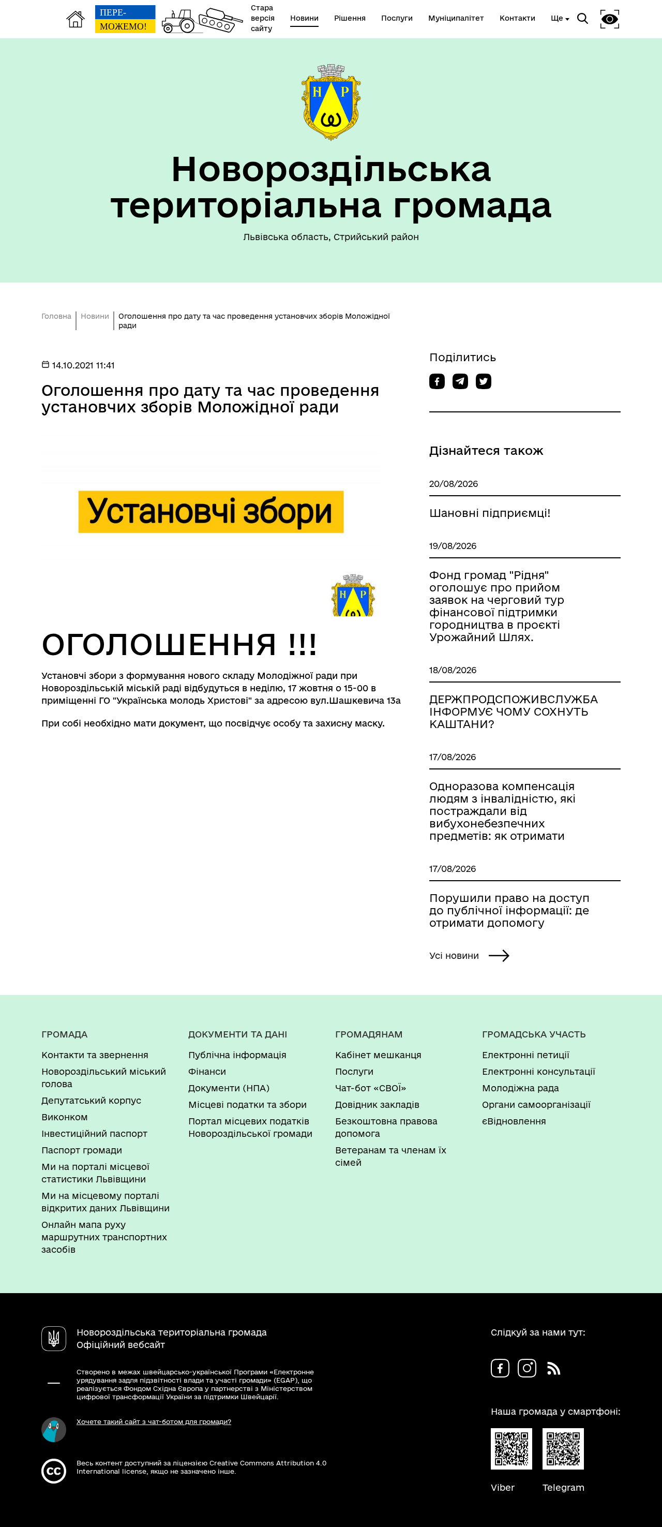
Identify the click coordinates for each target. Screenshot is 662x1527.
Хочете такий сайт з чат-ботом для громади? (154, 1421)
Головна (56, 316)
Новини (95, 316)
